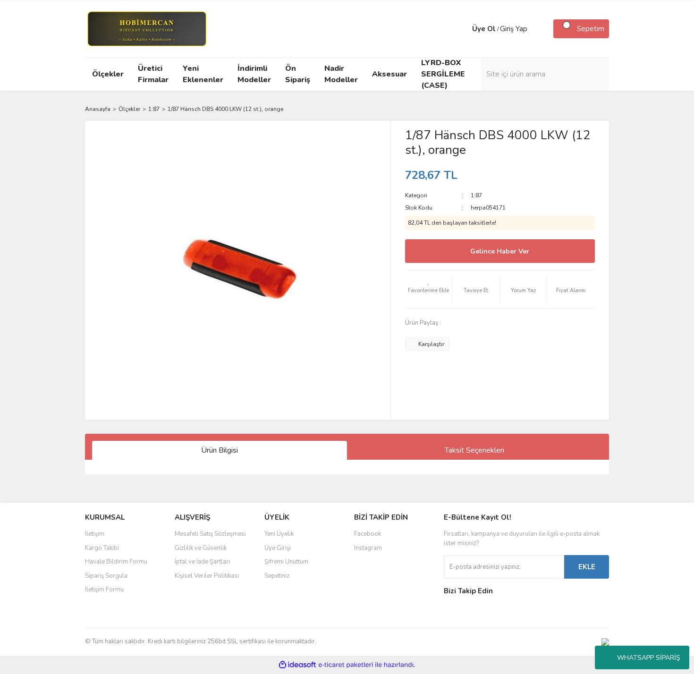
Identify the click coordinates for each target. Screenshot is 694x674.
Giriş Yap (513, 29)
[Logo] (146, 28)
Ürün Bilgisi (219, 450)
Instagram (368, 548)
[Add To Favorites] (428, 289)
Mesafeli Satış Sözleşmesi (210, 534)
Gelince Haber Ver (499, 251)
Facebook (367, 534)
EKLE (586, 567)
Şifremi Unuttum (286, 561)
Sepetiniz (276, 576)
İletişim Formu (104, 589)
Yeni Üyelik (279, 534)
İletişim (94, 534)
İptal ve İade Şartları (202, 561)
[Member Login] (462, 29)
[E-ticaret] (345, 665)
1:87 (476, 195)
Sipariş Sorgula (106, 576)
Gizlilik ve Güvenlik (201, 548)
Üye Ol (484, 29)
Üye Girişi (277, 548)
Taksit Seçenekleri (474, 450)
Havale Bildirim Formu (116, 561)
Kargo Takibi (102, 548)
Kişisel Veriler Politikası (207, 576)
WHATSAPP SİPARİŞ (648, 657)
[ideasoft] (297, 664)
